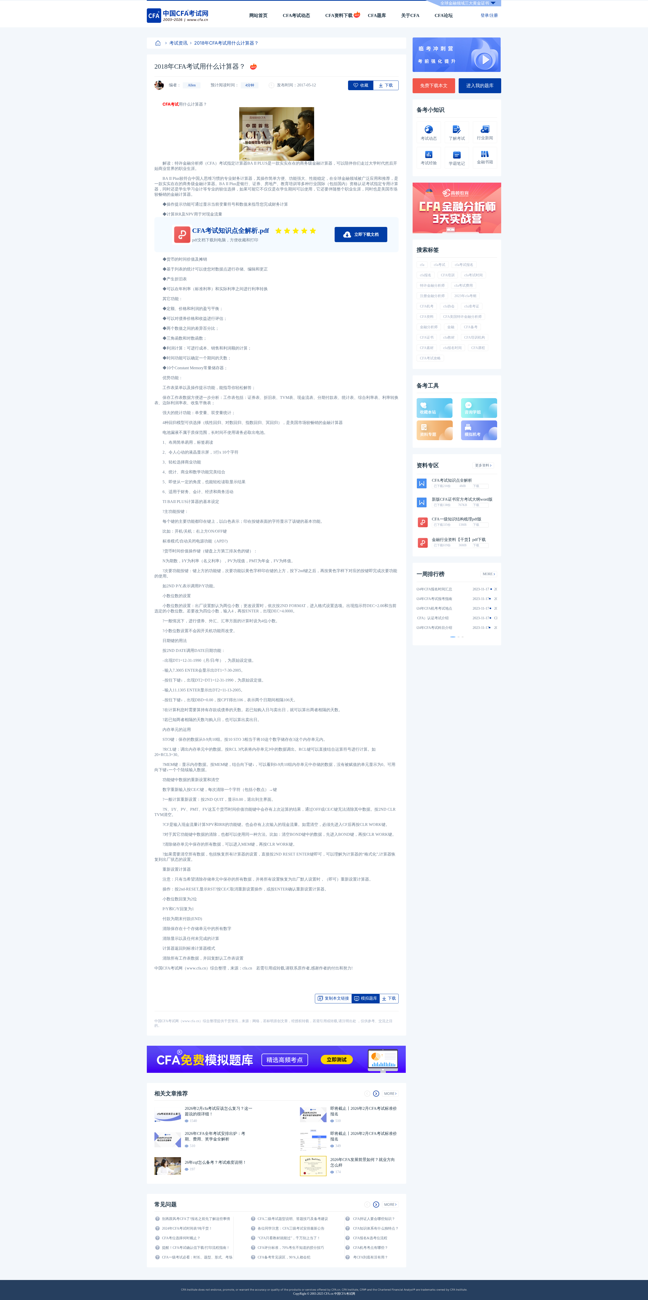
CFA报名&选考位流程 (370, 1238)
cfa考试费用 (463, 285)
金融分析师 (429, 327)
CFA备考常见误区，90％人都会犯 (284, 1257)
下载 (476, 486)
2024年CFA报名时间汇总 (441, 589)
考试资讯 (178, 43)
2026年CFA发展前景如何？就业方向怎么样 (362, 1162)
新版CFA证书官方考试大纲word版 (462, 499)
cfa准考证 (471, 306)
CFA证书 (427, 337)
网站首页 (258, 15)
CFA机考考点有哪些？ (370, 1248)
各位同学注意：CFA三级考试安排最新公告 (291, 1228)
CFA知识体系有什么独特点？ (376, 1228)
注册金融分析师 (432, 296)
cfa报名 (425, 275)
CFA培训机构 (474, 337)
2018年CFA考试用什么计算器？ (226, 43)
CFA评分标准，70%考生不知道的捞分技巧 (291, 1248)
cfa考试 (439, 265)
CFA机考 (427, 306)
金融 (450, 327)
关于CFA (410, 15)
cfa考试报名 (464, 265)
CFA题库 (377, 15)
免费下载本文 (434, 85)
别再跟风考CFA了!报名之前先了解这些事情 (196, 1219)
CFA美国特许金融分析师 (462, 317)
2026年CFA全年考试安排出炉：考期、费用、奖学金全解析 (215, 1136)
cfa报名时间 (452, 348)
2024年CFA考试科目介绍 (441, 628)
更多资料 (482, 465)
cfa (422, 265)
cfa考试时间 (473, 275)
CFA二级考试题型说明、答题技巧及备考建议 (293, 1219)
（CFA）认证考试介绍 (439, 618)
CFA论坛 (444, 15)
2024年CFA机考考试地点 (441, 608)
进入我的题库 (480, 85)
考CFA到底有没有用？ (370, 1257)
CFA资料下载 (339, 15)
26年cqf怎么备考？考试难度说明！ (216, 1162)
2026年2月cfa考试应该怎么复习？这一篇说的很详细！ (218, 1111)
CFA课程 (478, 348)
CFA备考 (471, 327)
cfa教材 (449, 337)
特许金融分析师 (432, 285)
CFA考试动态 (296, 15)
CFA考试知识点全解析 (452, 480)
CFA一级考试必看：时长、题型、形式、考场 (197, 1257)
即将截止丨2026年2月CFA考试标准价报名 (363, 1111)
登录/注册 (489, 15)
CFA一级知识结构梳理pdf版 (456, 519)
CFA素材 (427, 348)
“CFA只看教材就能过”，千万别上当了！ (289, 1238)
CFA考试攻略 (430, 358)
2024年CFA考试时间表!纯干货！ (187, 1228)
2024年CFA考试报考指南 (441, 599)
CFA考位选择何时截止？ (181, 1238)
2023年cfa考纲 (465, 296)
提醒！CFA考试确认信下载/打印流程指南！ (196, 1248)
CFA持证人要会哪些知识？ (374, 1219)
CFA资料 (427, 317)
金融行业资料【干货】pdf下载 (459, 540)
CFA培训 (448, 275)
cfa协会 (449, 306)
